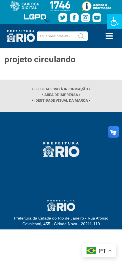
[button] (81, 36)
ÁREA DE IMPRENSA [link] (61, 95)
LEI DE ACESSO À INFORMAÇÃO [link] (61, 89)
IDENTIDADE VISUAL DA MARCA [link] (61, 100)
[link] (114, 21)
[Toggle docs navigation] (109, 36)
